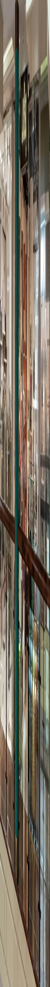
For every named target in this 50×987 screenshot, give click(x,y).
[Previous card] (6, 782)
